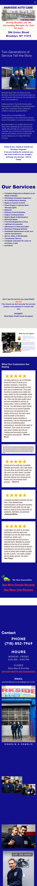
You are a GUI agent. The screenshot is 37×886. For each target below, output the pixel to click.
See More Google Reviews (18, 585)
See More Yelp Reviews (18, 590)
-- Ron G (4, 452)
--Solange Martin (11, 514)
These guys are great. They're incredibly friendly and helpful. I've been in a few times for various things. (18, 446)
